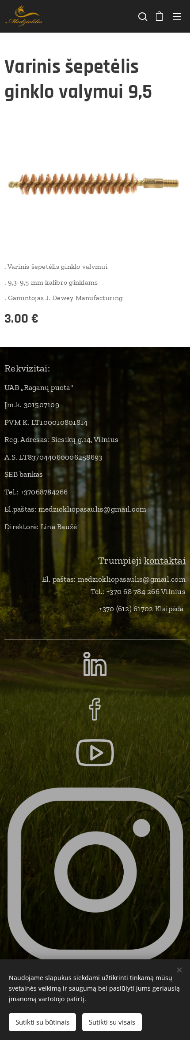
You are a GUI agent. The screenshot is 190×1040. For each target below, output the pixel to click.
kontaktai (165, 560)
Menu (177, 16)
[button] (142, 16)
